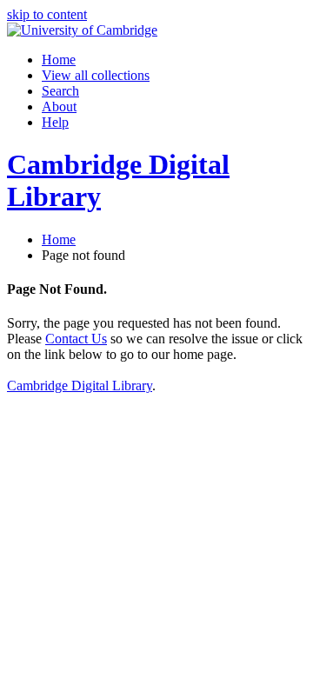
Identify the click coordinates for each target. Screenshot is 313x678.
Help (55, 122)
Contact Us (76, 338)
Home (59, 59)
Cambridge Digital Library (79, 385)
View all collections (96, 75)
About (59, 106)
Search (60, 90)
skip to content (47, 14)
